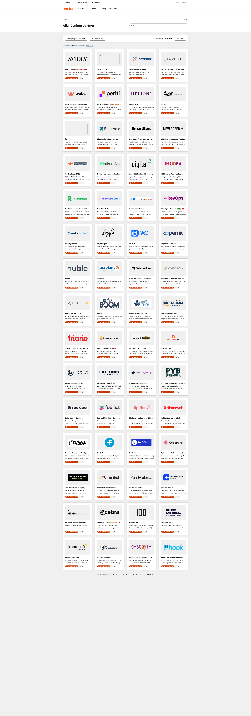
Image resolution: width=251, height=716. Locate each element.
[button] (186, 19)
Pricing (103, 9)
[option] (75, 39)
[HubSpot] (68, 8)
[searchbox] (158, 25)
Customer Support (82, 2)
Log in (177, 2)
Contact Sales (96, 2)
